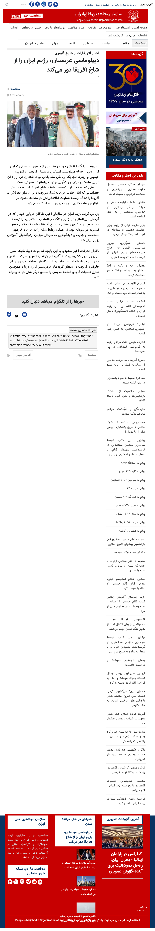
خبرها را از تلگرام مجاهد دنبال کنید (53, 301)
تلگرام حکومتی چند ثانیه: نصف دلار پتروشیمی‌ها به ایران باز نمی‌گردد (126, 755)
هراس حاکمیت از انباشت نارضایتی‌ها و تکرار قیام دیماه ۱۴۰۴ (126, 396)
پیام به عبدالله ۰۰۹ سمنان (130, 497)
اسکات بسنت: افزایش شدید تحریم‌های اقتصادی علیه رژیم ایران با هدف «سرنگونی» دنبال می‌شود (126, 308)
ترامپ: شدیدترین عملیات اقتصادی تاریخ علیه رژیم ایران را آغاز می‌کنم (126, 786)
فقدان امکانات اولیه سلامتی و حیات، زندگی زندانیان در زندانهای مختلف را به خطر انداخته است (126, 209)
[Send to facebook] (9, 314)
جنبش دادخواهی (31, 27)
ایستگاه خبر (123, 27)
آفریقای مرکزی (23, 355)
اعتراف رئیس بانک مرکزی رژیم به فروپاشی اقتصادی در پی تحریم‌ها (126, 347)
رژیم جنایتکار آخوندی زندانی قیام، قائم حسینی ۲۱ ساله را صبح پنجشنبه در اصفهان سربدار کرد (126, 604)
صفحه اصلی (139, 27)
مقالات (92, 27)
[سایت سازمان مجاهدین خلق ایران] (75, 16)
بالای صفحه (141, 907)
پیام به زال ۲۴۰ (136, 488)
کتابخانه (142, 35)
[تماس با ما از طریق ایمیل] (34, 882)
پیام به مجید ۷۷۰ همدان (130, 505)
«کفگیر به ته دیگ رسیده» (129, 552)
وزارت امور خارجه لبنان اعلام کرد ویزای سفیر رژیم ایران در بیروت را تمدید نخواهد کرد (126, 737)
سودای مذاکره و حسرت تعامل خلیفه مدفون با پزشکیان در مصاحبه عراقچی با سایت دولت (126, 189)
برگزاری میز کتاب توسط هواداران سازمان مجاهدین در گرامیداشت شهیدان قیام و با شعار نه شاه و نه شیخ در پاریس (126, 644)
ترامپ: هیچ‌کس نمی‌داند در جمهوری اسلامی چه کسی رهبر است (126, 329)
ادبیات (14, 27)
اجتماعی (87, 43)
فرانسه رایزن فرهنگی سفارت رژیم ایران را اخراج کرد (126, 801)
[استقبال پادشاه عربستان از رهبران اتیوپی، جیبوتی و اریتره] (53, 124)
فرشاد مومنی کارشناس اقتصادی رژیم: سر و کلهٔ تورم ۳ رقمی (126, 770)
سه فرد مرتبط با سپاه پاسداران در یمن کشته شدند (126, 380)
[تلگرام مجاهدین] (49, 4)
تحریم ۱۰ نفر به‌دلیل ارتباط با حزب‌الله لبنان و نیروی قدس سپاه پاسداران (126, 566)
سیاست (106, 43)
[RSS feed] (55, 4)
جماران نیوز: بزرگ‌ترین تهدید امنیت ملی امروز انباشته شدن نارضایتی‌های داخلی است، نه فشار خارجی (126, 698)
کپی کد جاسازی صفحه (83, 330)
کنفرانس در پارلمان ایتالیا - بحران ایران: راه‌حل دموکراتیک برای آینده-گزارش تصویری (125, 863)
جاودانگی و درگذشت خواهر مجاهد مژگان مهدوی (126, 411)
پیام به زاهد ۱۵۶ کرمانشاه (130, 522)
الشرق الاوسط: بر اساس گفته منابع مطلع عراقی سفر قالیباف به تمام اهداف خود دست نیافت (126, 288)
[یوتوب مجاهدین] (43, 4)
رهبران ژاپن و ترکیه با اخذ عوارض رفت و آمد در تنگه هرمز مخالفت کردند (126, 270)
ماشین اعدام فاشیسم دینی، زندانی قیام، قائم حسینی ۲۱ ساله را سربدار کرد (126, 584)
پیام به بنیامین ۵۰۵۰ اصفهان (128, 480)
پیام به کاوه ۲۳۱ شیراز (132, 471)
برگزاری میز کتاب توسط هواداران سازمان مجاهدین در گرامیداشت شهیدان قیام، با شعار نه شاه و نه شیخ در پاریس (126, 447)
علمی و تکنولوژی (33, 43)
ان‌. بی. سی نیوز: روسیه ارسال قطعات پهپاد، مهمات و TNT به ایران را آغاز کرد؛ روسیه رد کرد (126, 678)
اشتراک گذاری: (89, 315)
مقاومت (123, 43)
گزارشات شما (115, 35)
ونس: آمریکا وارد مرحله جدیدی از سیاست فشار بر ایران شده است (126, 365)
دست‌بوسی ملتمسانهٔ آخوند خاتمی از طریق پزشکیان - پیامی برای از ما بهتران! (126, 427)
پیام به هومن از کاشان (132, 531)
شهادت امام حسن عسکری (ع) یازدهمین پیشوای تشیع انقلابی (126, 542)
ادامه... (25, 857)
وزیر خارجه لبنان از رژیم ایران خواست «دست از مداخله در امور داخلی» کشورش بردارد (126, 230)
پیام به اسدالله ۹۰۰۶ (133, 463)
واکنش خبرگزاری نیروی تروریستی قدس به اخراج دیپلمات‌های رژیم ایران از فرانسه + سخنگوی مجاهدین (94, 5)
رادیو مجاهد (106, 27)
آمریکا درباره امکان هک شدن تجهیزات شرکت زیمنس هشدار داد (126, 719)
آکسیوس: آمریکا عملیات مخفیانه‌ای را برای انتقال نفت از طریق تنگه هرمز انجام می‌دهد (126, 624)
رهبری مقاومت (76, 27)
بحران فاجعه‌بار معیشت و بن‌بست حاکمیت (126, 662)
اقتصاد (70, 43)
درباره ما (130, 35)
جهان (54, 43)
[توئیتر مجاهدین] (37, 4)
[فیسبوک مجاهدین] (31, 4)
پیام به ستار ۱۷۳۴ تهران (130, 514)
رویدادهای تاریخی (54, 27)
